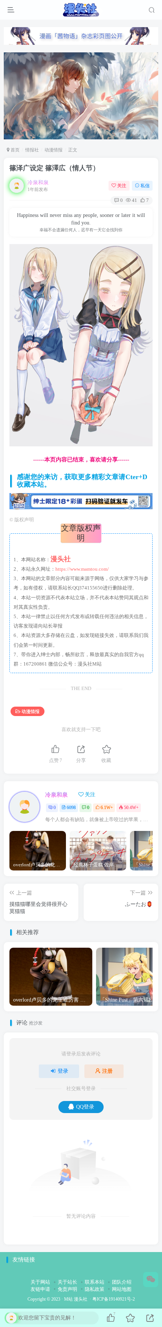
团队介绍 (121, 1282)
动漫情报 (53, 150)
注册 (107, 1071)
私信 (145, 185)
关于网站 (40, 1282)
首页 (14, 150)
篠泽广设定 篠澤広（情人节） (54, 168)
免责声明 (67, 1289)
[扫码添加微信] (150, 1279)
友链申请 (40, 1289)
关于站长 (67, 1282)
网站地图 (121, 1289)
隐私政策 (94, 1289)
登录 (63, 1071)
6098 (71, 807)
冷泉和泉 (38, 182)
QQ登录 (85, 1107)
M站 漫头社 (75, 1299)
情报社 (32, 150)
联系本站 (94, 1282)
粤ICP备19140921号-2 (113, 1299)
